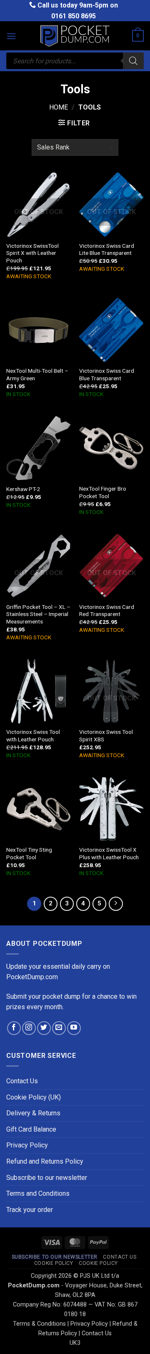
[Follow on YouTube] (74, 1028)
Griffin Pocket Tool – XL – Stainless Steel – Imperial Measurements (38, 614)
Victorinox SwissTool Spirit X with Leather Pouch (32, 253)
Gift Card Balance (31, 1129)
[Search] (133, 60)
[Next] (116, 904)
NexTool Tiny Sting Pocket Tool (29, 853)
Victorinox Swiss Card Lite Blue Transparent (106, 249)
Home (58, 107)
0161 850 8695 (73, 16)
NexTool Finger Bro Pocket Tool (102, 492)
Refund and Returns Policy (44, 1161)
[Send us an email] (59, 1028)
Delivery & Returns (33, 1113)
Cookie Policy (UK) (33, 1097)
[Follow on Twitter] (44, 1028)
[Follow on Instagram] (29, 1028)
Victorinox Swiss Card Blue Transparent (106, 374)
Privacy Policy (27, 1145)
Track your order (29, 1210)
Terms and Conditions (38, 1193)
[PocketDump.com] (75, 36)
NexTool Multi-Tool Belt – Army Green (37, 374)
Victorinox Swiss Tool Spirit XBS (106, 735)
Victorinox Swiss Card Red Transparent (106, 610)
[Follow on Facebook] (14, 1028)
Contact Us (22, 1081)
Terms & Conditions (39, 1323)
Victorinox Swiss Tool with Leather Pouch (33, 735)
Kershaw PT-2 (23, 489)
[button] (11, 36)
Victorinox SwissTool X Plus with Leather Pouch (109, 853)
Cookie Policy (53, 1263)
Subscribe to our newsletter (46, 1178)
